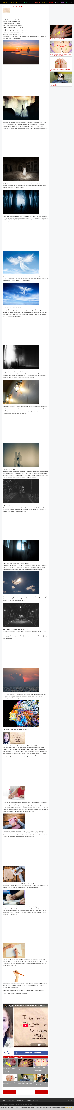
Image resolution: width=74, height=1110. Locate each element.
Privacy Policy (10, 1100)
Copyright (28, 1100)
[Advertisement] (36, 24)
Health (31, 2)
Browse (57, 2)
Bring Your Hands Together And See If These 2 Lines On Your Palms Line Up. (40, 1069)
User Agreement (20, 1100)
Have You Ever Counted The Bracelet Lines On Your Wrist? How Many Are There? (10, 1070)
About (62, 2)
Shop (67, 2)
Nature (25, 2)
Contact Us (35, 1100)
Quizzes (51, 2)
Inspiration (44, 2)
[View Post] (10, 1066)
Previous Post (10, 1092)
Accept (66, 1107)
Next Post (41, 1092)
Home (3, 1100)
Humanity (37, 2)
